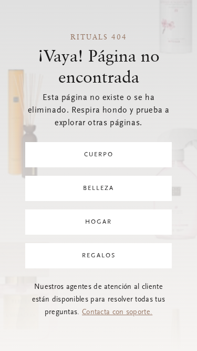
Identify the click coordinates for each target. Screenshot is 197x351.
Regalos (99, 256)
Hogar (98, 222)
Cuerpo (98, 155)
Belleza (98, 188)
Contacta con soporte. (117, 312)
